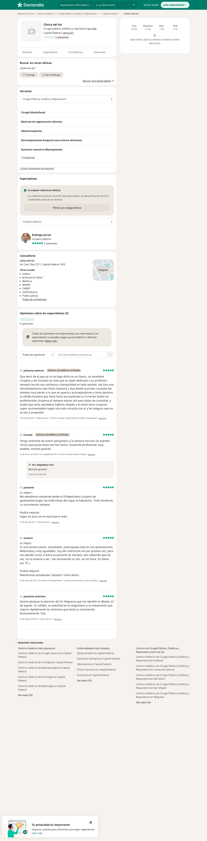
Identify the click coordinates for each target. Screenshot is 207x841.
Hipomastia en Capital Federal (94, 664)
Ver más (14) (143, 702)
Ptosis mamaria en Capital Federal (96, 669)
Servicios (27, 52)
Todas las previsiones (34, 299)
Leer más (37, 833)
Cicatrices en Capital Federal (93, 675)
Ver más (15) (25, 695)
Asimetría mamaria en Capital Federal (98, 658)
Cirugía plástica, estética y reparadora (65, 28)
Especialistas (50, 52)
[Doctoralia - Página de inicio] (36, 4)
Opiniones (100, 52)
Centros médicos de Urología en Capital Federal (45, 662)
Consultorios (75, 52)
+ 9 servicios (28, 157)
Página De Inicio (25, 13)
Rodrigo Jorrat (41, 235)
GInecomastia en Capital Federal (95, 653)
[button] (92, 28)
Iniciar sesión (151, 5)
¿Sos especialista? (174, 5)
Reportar (102, 418)
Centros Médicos (45, 13)
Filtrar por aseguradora (67, 207)
